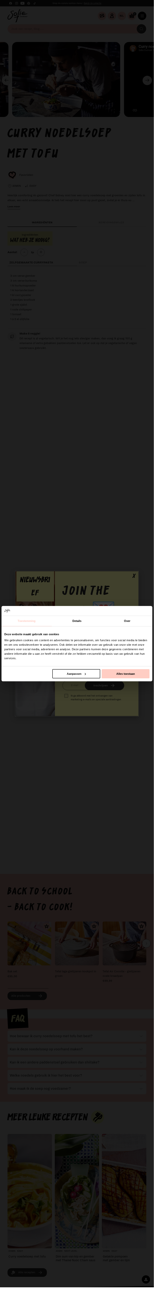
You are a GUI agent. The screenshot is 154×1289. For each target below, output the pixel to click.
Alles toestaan (125, 673)
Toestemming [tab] (26, 620)
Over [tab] (127, 620)
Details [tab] (77, 620)
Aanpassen (74, 673)
